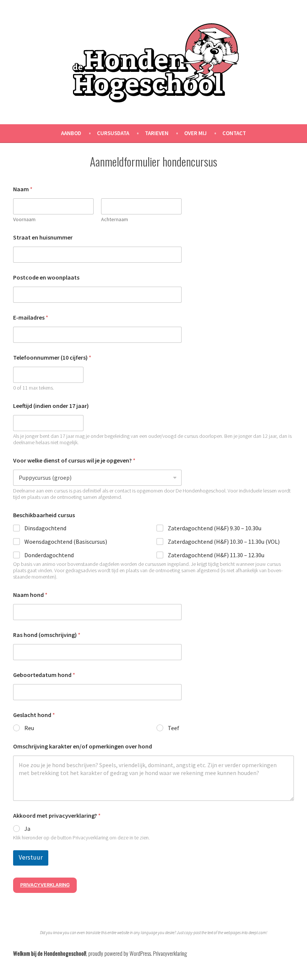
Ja (27, 828)
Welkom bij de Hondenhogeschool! (49, 953)
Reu (29, 728)
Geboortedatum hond (44, 674)
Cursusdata (113, 133)
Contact (234, 133)
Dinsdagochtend (45, 528)
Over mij (195, 133)
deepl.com (257, 932)
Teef (173, 728)
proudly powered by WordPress (119, 953)
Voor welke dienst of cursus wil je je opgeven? (74, 460)
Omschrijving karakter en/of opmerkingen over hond (82, 746)
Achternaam (114, 219)
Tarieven (156, 133)
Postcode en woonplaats (46, 277)
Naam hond (30, 594)
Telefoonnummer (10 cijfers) (52, 357)
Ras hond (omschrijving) (46, 634)
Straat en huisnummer (43, 237)
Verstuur (31, 857)
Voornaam (24, 219)
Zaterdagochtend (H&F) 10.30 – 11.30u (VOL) (224, 541)
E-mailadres (30, 317)
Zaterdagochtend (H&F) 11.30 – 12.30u (216, 555)
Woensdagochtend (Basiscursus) (65, 541)
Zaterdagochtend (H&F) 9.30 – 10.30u (214, 528)
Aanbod (71, 133)
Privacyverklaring (45, 885)
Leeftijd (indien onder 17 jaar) (51, 405)
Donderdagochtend (49, 555)
